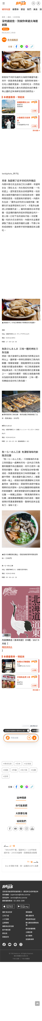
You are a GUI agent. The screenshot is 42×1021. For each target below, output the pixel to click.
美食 (35, 9)
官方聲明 (29, 935)
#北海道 (27, 763)
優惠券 (15, 9)
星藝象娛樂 (30, 939)
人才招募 (5, 919)
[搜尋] (33, 3)
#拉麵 (33, 769)
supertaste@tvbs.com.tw (20, 894)
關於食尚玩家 (7, 912)
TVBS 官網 (16, 959)
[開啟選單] (3, 3)
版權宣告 (5, 937)
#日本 (18, 763)
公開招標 (29, 932)
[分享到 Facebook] (16, 46)
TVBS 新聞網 (26, 959)
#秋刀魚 (23, 769)
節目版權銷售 (30, 928)
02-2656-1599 (19, 900)
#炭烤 (5, 776)
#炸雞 (14, 769)
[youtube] (9, 944)
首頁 (3, 17)
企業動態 (5, 922)
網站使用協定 (30, 919)
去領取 (34, 111)
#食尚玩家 (7, 763)
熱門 (29, 9)
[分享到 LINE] (21, 46)
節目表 (4, 933)
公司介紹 (5, 915)
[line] (15, 944)
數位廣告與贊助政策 (32, 923)
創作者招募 (6, 930)
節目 (23, 9)
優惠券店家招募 (8, 926)
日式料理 (16, 17)
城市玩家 (6, 9)
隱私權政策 (30, 915)
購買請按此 (7, 647)
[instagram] (21, 944)
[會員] (38, 3)
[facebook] (4, 944)
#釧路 (5, 769)
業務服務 (29, 912)
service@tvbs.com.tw (18, 897)
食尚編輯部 (12, 39)
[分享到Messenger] (27, 46)
